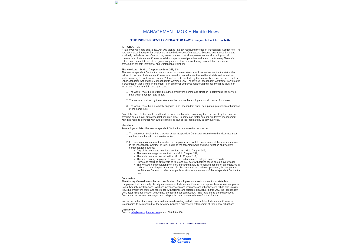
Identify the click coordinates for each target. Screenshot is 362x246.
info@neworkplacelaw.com (145, 212)
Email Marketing (180, 234)
